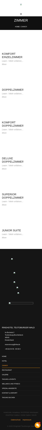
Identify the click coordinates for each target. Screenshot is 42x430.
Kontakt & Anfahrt (9, 393)
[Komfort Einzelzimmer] (12, 42)
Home (17, 27)
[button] (38, 425)
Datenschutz (16, 420)
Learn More (4, 62)
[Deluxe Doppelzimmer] (12, 147)
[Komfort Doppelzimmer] (12, 111)
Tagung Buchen (8, 397)
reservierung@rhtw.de (12, 344)
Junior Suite (11, 230)
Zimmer (5, 365)
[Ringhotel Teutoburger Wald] (21, 6)
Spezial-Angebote (9, 388)
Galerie (5, 374)
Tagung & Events (9, 379)
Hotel (4, 361)
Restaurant (7, 370)
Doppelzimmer (13, 89)
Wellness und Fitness (11, 384)
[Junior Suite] (12, 219)
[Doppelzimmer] (12, 78)
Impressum (27, 420)
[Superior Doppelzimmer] (12, 183)
